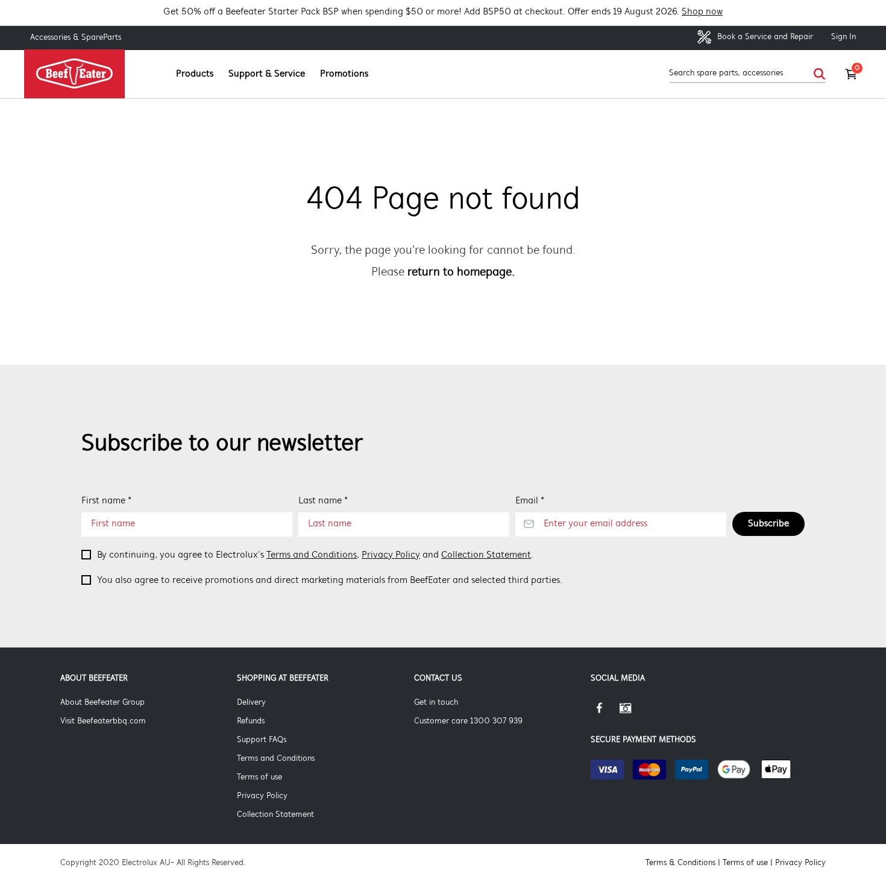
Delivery (251, 702)
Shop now (702, 12)
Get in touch (436, 702)
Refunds (251, 721)
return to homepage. (461, 272)
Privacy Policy (391, 555)
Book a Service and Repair (764, 37)
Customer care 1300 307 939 (468, 721)
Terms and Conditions (311, 555)
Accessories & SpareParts (75, 37)
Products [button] (194, 74)
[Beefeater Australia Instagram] (634, 712)
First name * (106, 501)
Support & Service (266, 74)
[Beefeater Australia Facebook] (605, 712)
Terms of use (259, 777)
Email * (529, 501)
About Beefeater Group (102, 702)
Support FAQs (261, 740)
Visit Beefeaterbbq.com (103, 721)
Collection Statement (486, 555)
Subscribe (768, 524)
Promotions (344, 74)
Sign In (843, 37)
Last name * (323, 501)
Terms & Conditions (680, 863)
